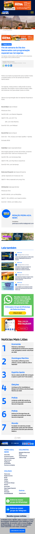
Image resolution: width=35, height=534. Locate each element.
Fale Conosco (7, 460)
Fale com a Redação (9, 458)
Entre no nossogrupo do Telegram (18, 509)
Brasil (5, 477)
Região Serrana (8, 475)
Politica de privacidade (7, 462)
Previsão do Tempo (9, 483)
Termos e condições (9, 465)
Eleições (6, 490)
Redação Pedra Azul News (24, 453)
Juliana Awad (22, 457)
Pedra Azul (7, 474)
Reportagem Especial (10, 488)
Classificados (22, 493)
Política (6, 481)
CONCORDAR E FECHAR (17, 530)
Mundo (6, 484)
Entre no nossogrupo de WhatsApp (18, 500)
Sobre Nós (7, 454)
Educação (6, 491)
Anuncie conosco (9, 456)
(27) (16, 443)
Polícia (6, 479)
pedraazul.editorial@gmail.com (23, 223)
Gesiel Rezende (23, 455)
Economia (7, 486)
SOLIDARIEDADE (8, 493)
